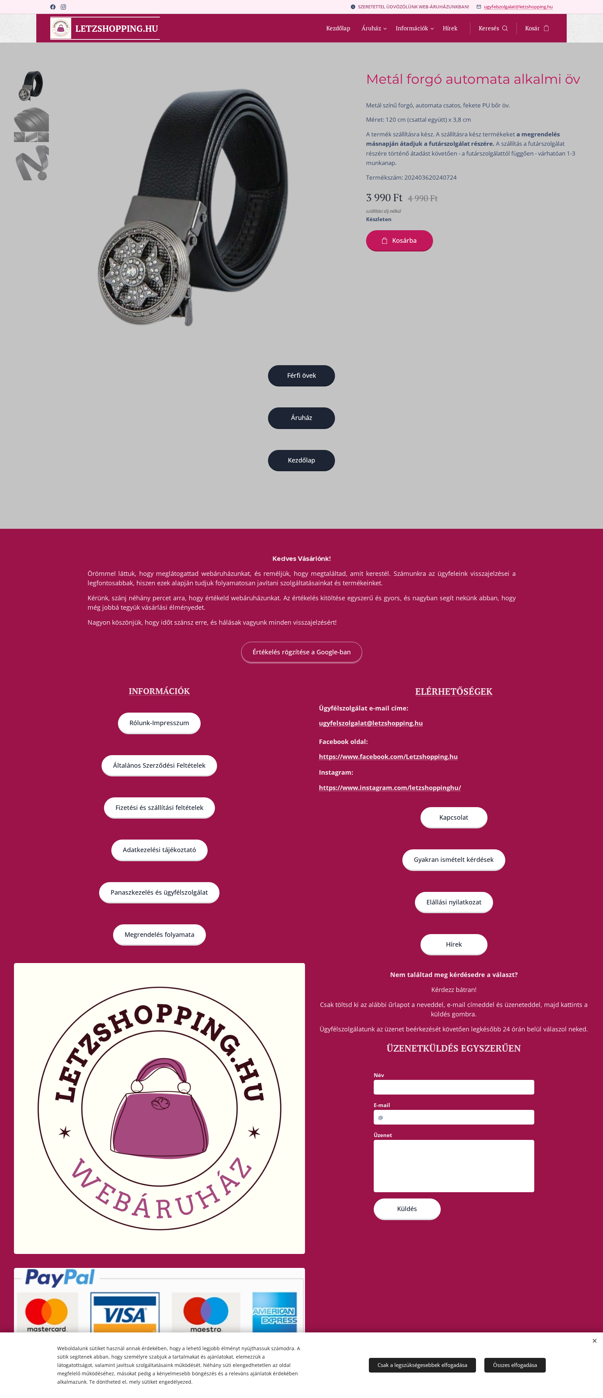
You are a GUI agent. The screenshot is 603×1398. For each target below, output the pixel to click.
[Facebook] (53, 7)
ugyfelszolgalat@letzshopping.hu (518, 6)
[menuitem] (340, 28)
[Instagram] (63, 7)
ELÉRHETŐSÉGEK (453, 691)
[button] (493, 28)
